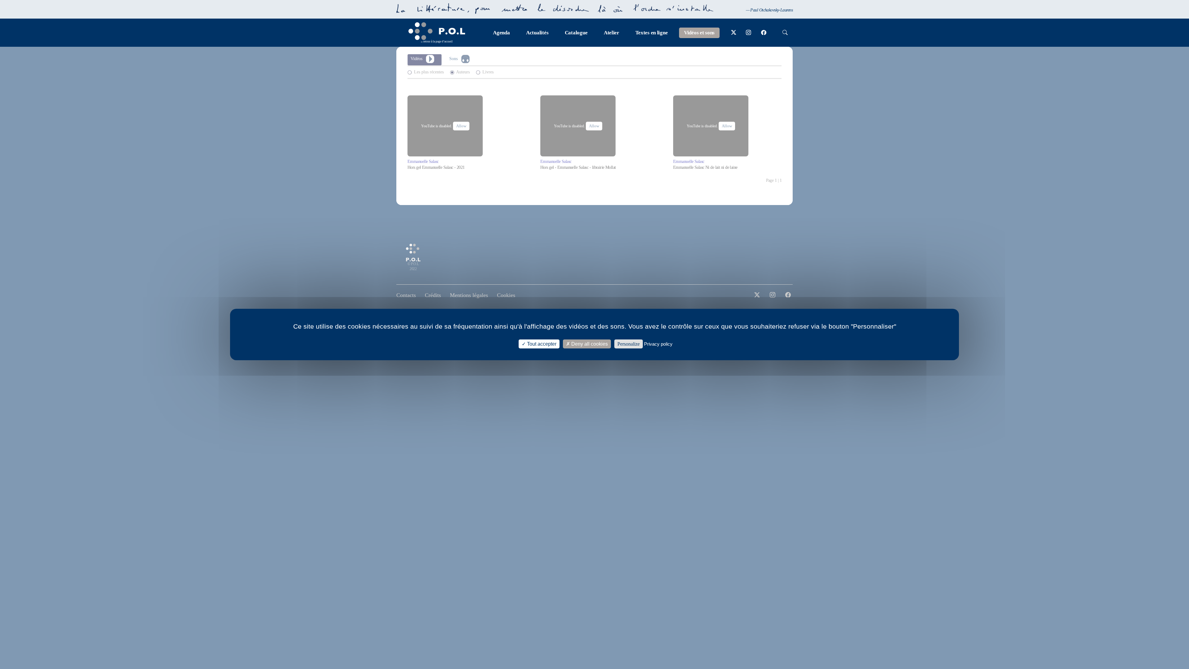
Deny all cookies (589, 344)
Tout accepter (541, 344)
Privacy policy (658, 344)
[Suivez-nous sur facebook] (763, 33)
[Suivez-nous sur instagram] (748, 33)
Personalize (628, 344)
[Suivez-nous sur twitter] (733, 33)
